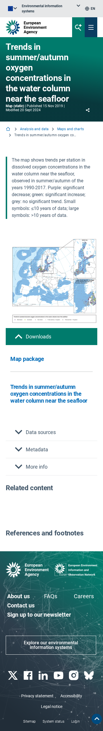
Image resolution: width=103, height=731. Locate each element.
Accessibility (71, 696)
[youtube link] (59, 675)
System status (53, 721)
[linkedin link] (44, 675)
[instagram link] (74, 675)
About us (18, 596)
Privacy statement (37, 696)
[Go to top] (97, 719)
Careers (84, 596)
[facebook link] (28, 675)
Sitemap (29, 721)
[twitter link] (13, 675)
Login (75, 721)
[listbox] (50, 8)
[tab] (51, 336)
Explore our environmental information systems (51, 645)
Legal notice (51, 706)
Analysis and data (34, 129)
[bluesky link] (89, 675)
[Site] (35, 27)
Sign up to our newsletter (39, 614)
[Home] (8, 129)
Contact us (21, 605)
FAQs (50, 596)
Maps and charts (70, 129)
